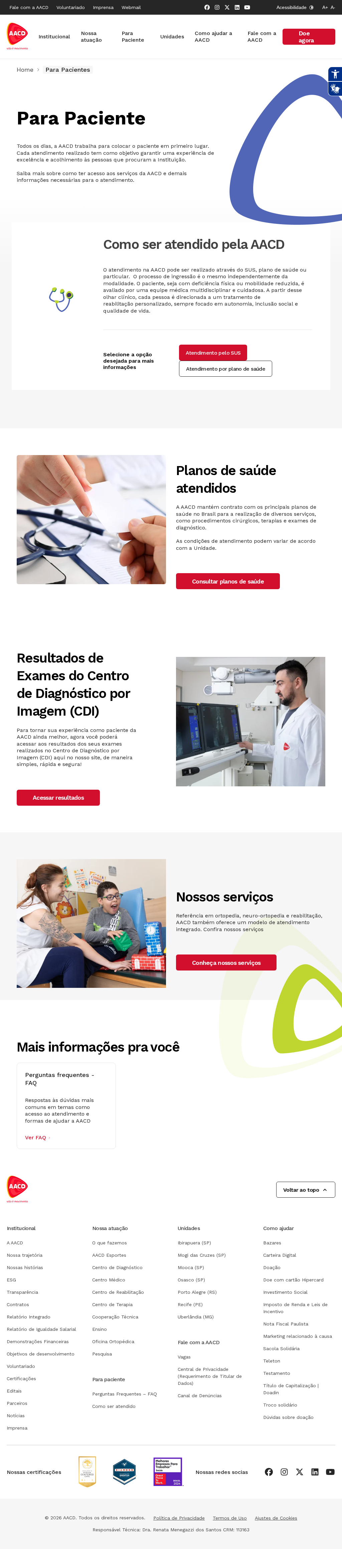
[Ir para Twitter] (227, 7)
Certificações (21, 1378)
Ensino (99, 1329)
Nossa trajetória (24, 1255)
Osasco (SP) (191, 1279)
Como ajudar (278, 1228)
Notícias (16, 1415)
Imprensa (103, 7)
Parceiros (17, 1403)
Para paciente (108, 1379)
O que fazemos (109, 1242)
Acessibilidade (292, 7)
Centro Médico (108, 1279)
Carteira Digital (279, 1255)
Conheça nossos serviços (226, 962)
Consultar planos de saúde (228, 581)
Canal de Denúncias (200, 1395)
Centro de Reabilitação (118, 1292)
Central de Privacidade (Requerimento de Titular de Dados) (210, 1376)
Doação (272, 1267)
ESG (11, 1279)
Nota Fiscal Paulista (285, 1323)
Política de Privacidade (179, 1518)
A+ (325, 7)
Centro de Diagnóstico (117, 1267)
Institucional (54, 36)
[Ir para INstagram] (217, 7)
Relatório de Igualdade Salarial (41, 1329)
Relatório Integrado (28, 1316)
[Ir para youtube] (247, 7)
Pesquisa (102, 1354)
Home (25, 69)
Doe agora (306, 37)
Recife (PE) (190, 1304)
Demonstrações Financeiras (38, 1341)
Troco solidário (280, 1405)
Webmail (131, 7)
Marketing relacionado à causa (297, 1336)
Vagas (184, 1357)
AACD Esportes (109, 1255)
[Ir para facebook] (207, 7)
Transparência (22, 1292)
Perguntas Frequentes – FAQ (124, 1394)
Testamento (276, 1373)
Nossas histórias (25, 1267)
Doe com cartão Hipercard (293, 1279)
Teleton (271, 1361)
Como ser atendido (114, 1406)
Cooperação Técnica (115, 1316)
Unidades (172, 36)
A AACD (15, 1242)
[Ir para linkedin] (237, 7)
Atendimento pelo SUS (213, 353)
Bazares (272, 1242)
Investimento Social (285, 1292)
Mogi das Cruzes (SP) (202, 1255)
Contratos (18, 1304)
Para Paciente (133, 36)
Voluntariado (70, 7)
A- (333, 7)
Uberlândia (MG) (196, 1316)
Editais (14, 1391)
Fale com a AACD (28, 7)
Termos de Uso (230, 1518)
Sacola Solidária (281, 1348)
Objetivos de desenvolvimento (40, 1354)
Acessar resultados (58, 797)
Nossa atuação (91, 36)
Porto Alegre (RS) (197, 1292)
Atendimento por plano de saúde (225, 369)
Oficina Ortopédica (113, 1341)
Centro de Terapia (112, 1304)
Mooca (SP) (191, 1267)
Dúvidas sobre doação (288, 1417)
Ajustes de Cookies (276, 1518)
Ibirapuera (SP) (194, 1242)
